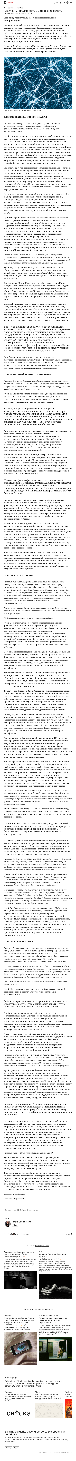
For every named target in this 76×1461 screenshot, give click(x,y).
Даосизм (8, 1210)
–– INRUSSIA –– (9, 1325)
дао (15, 1210)
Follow (15, 1225)
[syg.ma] (5, 2)
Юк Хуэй (22, 1210)
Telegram (47, 1452)
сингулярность (34, 1210)
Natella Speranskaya (11, 13)
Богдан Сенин (44, 1323)
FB (51, 1452)
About (16, 1448)
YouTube (63, 1452)
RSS (71, 1452)
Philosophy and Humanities (13, 8)
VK (53, 1452)
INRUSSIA (7, 1315)
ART (40, 1252)
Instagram (57, 1452)
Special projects (12, 1377)
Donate (10, 2)
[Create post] (60, 2)
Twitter (68, 1452)
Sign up (8, 1448)
